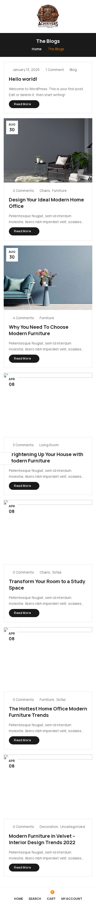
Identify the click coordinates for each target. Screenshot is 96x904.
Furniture (59, 190)
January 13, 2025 (26, 69)
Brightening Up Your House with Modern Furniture (46, 457)
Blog (73, 69)
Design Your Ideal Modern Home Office (46, 202)
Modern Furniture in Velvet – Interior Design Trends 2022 (42, 839)
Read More (23, 104)
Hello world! (23, 79)
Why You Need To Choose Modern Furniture (38, 330)
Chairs (45, 190)
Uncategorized (72, 826)
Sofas (57, 572)
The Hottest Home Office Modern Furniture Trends (48, 711)
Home (37, 49)
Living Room (49, 445)
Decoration (49, 826)
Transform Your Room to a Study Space (47, 584)
